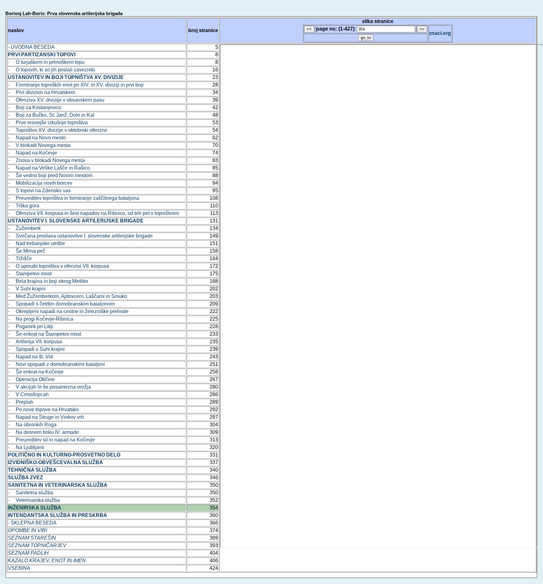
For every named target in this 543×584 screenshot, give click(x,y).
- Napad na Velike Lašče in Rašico (49, 168)
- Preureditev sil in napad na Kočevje (51, 439)
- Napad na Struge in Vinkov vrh (46, 417)
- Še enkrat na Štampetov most (44, 334)
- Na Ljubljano (26, 447)
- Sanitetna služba (30, 492)
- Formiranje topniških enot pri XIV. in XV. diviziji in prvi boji (76, 84)
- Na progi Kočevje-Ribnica (40, 319)
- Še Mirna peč (26, 251)
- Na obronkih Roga (32, 424)
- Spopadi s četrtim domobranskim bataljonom (61, 303)
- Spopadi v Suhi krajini (36, 349)
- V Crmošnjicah (28, 394)
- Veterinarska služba (34, 500)
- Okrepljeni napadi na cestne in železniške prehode (68, 311)
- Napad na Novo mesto (37, 137)
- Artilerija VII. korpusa (35, 341)
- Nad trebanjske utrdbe (36, 243)
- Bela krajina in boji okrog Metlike (48, 281)
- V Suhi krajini (27, 288)
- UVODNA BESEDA (31, 47)
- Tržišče (20, 258)
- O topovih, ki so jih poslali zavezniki (51, 69)
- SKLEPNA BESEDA (32, 522)
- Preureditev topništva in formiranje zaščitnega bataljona (73, 198)
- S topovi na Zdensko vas (39, 190)
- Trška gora (23, 205)
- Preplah (20, 402)
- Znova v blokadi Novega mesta (46, 160)
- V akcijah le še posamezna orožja (49, 387)
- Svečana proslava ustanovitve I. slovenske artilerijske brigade (80, 236)
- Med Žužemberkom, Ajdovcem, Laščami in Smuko (67, 296)
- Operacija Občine (31, 379)
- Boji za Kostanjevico (34, 107)
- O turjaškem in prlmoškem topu (46, 62)
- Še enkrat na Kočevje (35, 371)
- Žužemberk (24, 228)
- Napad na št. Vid (30, 356)
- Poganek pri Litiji (30, 326)
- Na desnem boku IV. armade (43, 432)
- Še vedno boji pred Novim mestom (50, 175)
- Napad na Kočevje (32, 152)
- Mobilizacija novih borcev (40, 183)
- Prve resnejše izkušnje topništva (48, 122)
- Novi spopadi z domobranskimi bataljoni (56, 364)
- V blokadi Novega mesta (39, 145)
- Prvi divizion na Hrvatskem (41, 92)
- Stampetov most (30, 273)
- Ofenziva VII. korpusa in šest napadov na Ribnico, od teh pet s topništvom (93, 213)
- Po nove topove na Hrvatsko (43, 409)
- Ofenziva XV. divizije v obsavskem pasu (56, 100)
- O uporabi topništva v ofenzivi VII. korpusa (58, 266)
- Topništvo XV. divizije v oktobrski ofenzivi (57, 130)
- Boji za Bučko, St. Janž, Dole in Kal (51, 115)
